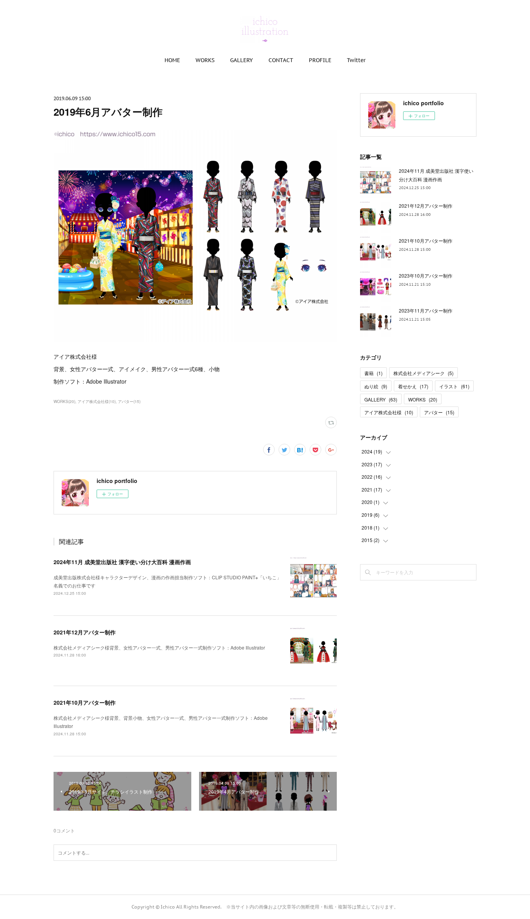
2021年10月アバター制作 (85, 702)
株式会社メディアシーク (423, 373)
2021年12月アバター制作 (85, 632)
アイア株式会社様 (388, 412)
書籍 (373, 373)
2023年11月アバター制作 (425, 310)
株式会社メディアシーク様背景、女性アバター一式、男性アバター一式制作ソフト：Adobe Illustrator (159, 647)
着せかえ (413, 386)
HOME (172, 60)
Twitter (356, 60)
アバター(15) (129, 401)
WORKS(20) (64, 401)
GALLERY (241, 60)
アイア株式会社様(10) (97, 401)
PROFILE (320, 60)
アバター (439, 412)
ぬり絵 (375, 386)
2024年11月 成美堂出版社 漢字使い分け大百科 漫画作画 (122, 562)
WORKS (205, 60)
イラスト (454, 386)
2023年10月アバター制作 (425, 275)
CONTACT (280, 60)
